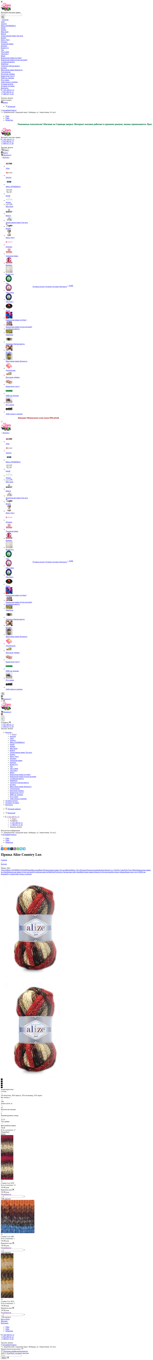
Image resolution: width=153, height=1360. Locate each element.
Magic (135, 870)
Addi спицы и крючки (23, 874)
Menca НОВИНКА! (14, 870)
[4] (76, 1085)
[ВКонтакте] (2, 848)
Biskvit (41, 870)
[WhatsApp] (18, 848)
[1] (76, 1079)
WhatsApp (9, 120)
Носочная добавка (118, 872)
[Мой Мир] (8, 848)
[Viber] (14, 848)
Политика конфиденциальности (15, 1351)
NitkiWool (51, 872)
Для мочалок (106, 872)
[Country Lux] (34, 976)
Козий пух (109, 870)
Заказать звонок (16, 827)
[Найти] (3, 17)
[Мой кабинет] (2, 697)
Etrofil (24, 870)
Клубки (77, 872)
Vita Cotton (121, 870)
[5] (76, 1087)
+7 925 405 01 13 (7, 90)
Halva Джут (75, 870)
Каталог (13, 736)
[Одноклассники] (5, 848)
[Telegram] (24, 848)
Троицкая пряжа (92, 870)
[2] (76, 1081)
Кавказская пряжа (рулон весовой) (21, 872)
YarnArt (4, 870)
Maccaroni (35, 870)
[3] (76, 1083)
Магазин (4, 1321)
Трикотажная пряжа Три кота (55, 870)
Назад (14, 734)
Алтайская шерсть (41, 872)
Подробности (6, 1194)
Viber (7, 116)
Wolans (28, 870)
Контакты (4, 1323)
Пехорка (83, 870)
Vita (115, 870)
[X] (11, 848)
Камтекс (102, 870)
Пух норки (11, 874)
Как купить (5, 1319)
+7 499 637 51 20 (7, 94)
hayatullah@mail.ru (9, 110)
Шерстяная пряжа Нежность (90, 872)
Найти (4, 1358)
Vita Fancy (129, 870)
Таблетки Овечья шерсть (64, 872)
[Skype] (21, 848)
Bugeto (68, 870)
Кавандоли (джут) (132, 872)
